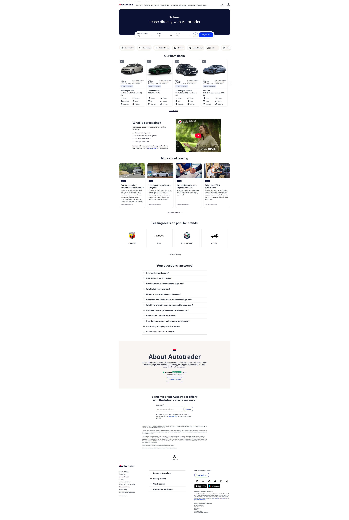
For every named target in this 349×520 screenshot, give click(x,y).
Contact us (122, 474)
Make (159, 33)
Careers (121, 479)
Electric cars (191, 5)
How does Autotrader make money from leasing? (167, 321)
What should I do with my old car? (161, 316)
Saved (222, 5)
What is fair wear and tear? (158, 289)
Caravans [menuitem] (139, 1)
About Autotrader (175, 380)
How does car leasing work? (158, 278)
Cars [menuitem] (120, 1)
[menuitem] (139, 5)
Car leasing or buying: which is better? (163, 326)
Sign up (188, 409)
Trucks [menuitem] (145, 1)
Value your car (164, 5)
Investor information (125, 482)
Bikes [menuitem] (127, 1)
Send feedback (202, 475)
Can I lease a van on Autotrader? (160, 332)
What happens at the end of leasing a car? (165, 284)
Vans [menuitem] (123, 1)
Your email (159, 405)
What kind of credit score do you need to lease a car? (169, 305)
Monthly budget (142, 33)
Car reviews (174, 5)
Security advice (123, 471)
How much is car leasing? (157, 273)
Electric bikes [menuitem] (158, 1)
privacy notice (173, 416)
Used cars (139, 5)
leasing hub (152, 148)
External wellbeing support (127, 492)
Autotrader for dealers (163, 489)
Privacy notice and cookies (127, 484)
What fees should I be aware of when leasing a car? (169, 300)
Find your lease (206, 35)
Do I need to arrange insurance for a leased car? (167, 310)
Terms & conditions (124, 487)
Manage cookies (123, 495)
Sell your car (155, 5)
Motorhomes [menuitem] (133, 1)
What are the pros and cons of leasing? (163, 294)
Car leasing (182, 5)
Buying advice (159, 478)
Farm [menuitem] (149, 1)
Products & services (162, 473)
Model (178, 33)
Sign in (228, 5)
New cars (147, 5)
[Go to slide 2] (230, 47)
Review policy (123, 489)
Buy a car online (201, 5)
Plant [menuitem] (153, 1)
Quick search (159, 484)
